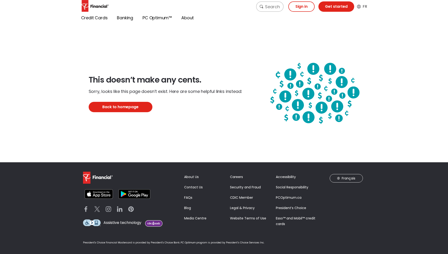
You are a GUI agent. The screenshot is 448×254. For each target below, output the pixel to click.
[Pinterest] (131, 209)
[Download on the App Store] (99, 194)
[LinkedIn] (120, 209)
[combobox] (270, 6)
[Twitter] (97, 209)
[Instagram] (108, 209)
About (187, 18)
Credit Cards (94, 18)
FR (365, 6)
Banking (125, 18)
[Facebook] (86, 209)
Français (348, 178)
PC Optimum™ (157, 18)
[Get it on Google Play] (134, 194)
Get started (336, 6)
